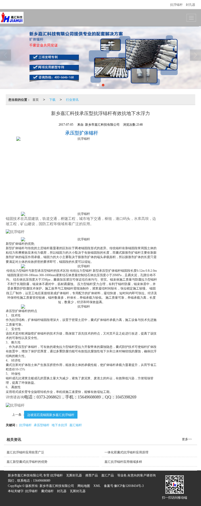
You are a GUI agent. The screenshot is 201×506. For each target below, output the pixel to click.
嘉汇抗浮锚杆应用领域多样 (123, 462)
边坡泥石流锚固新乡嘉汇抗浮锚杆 (50, 414)
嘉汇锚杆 (75, 424)
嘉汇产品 (107, 475)
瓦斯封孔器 (74, 475)
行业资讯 (72, 99)
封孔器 (190, 4)
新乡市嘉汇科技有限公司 (57, 486)
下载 (52, 99)
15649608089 (41, 480)
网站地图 (83, 486)
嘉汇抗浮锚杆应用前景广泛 (25, 452)
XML (96, 486)
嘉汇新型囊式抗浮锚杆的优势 (27, 462)
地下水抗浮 (59, 424)
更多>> (187, 439)
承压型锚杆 (41, 424)
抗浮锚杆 (176, 4)
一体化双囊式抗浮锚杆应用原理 (126, 452)
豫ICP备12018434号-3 (129, 486)
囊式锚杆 (47, 491)
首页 (35, 99)
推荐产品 (91, 475)
